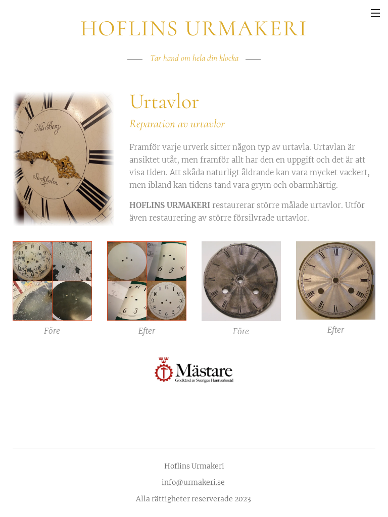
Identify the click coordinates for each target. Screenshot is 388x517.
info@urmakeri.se (193, 482)
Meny (375, 13)
